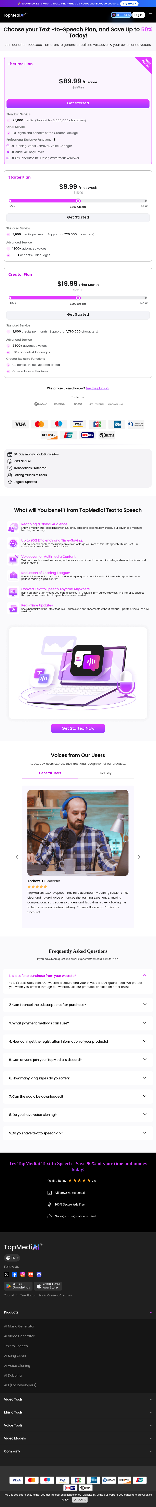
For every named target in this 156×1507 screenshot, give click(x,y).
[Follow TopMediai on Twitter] (6, 1274)
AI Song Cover (15, 1356)
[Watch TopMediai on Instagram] (22, 1274)
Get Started (78, 217)
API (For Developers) (20, 1385)
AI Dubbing (13, 1375)
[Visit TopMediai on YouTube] (30, 1274)
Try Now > (129, 3)
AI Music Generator (19, 1326)
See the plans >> (97, 388)
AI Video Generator (19, 1336)
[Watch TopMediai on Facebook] (14, 1274)
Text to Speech (16, 1346)
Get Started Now (78, 728)
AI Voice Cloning (17, 1366)
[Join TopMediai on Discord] (39, 1274)
